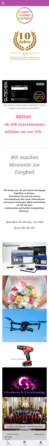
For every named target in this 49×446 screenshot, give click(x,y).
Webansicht (39, 434)
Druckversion (13, 434)
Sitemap (8, 437)
